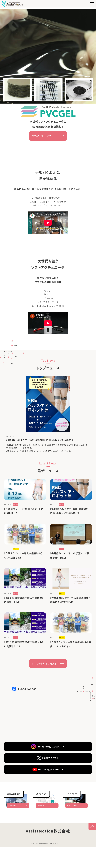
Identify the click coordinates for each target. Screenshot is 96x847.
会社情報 (12, 805)
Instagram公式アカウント (51, 746)
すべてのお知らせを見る (44, 663)
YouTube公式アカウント (50, 769)
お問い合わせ (72, 805)
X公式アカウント (50, 757)
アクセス (41, 805)
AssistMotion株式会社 (48, 831)
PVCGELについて (41, 136)
